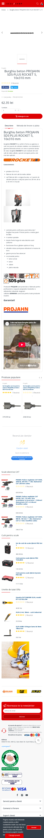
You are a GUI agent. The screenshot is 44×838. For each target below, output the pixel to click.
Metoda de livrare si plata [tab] (28, 125)
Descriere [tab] (9, 125)
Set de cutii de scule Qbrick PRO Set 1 (29, 544)
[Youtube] (27, 795)
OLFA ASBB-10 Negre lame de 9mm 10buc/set (28, 627)
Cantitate (4, 107)
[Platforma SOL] (12, 782)
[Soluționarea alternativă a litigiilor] (12, 775)
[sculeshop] (14, 3)
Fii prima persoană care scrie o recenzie (22, 458)
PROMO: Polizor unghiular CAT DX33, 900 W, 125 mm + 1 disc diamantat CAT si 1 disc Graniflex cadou (29, 519)
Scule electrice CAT (10, 472)
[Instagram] (22, 795)
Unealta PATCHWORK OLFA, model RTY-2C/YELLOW (28, 598)
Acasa (4, 10)
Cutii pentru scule (10, 535)
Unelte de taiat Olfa (11, 589)
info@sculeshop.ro (18, 729)
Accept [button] (33, 827)
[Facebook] (17, 795)
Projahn (4, 68)
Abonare (22, 717)
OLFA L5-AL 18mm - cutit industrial (28, 612)
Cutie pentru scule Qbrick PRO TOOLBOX (27, 559)
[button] (38, 740)
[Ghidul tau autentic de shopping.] (6, 746)
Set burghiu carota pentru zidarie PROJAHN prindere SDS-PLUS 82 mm (11, 387)
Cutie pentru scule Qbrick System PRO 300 (28, 574)
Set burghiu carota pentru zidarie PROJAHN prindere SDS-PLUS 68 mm (31, 387)
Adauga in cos (23, 116)
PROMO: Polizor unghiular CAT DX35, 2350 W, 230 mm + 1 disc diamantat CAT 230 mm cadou (29, 481)
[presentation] (39, 377)
